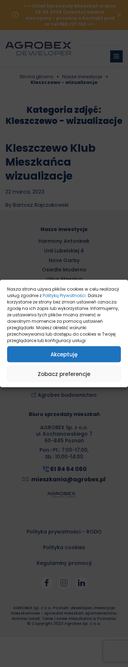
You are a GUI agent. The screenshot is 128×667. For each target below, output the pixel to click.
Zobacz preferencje (64, 373)
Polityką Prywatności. (65, 295)
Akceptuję (64, 354)
